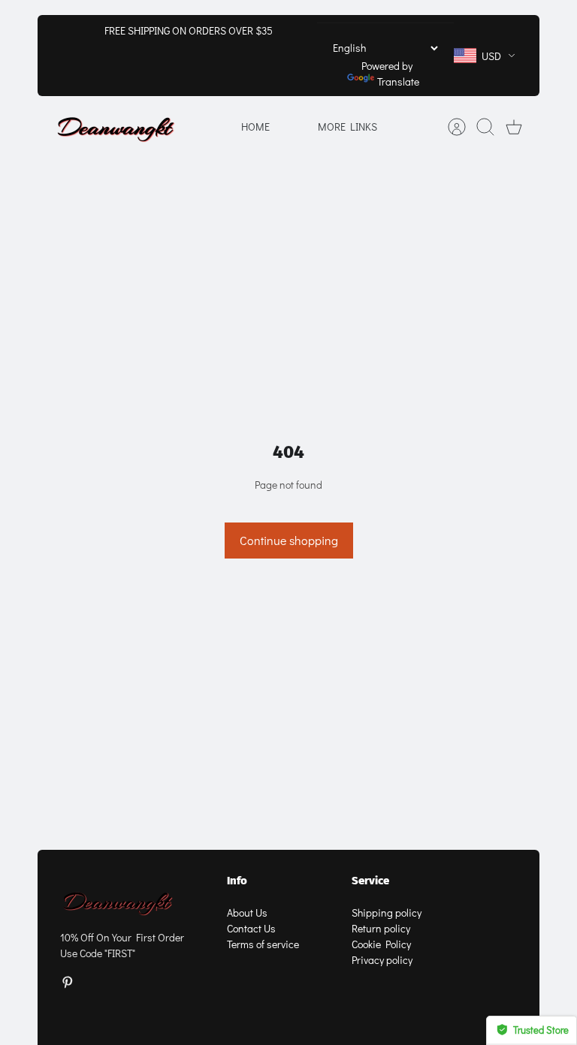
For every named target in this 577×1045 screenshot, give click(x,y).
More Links (347, 126)
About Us (247, 912)
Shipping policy (386, 912)
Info (237, 880)
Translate (398, 81)
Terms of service (263, 944)
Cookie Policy (381, 944)
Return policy (381, 928)
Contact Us (251, 928)
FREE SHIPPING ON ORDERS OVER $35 (188, 30)
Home (255, 126)
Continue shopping (289, 540)
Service (370, 880)
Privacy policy (382, 960)
